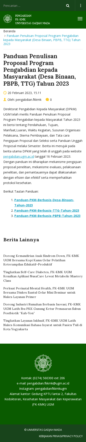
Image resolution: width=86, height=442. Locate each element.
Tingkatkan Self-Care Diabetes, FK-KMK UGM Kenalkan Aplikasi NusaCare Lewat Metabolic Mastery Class (42, 276)
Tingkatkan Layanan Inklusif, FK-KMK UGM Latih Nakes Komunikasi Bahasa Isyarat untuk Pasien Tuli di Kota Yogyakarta (42, 325)
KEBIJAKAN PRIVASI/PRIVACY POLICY (61, 436)
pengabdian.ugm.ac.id (18, 156)
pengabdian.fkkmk (28, 99)
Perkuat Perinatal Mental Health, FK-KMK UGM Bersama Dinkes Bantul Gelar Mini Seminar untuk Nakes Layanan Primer (39, 292)
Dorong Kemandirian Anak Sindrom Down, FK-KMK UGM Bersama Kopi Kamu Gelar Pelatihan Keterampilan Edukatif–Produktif (41, 260)
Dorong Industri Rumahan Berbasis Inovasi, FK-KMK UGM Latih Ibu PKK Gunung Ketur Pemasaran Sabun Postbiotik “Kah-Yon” (42, 308)
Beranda (9, 31)
